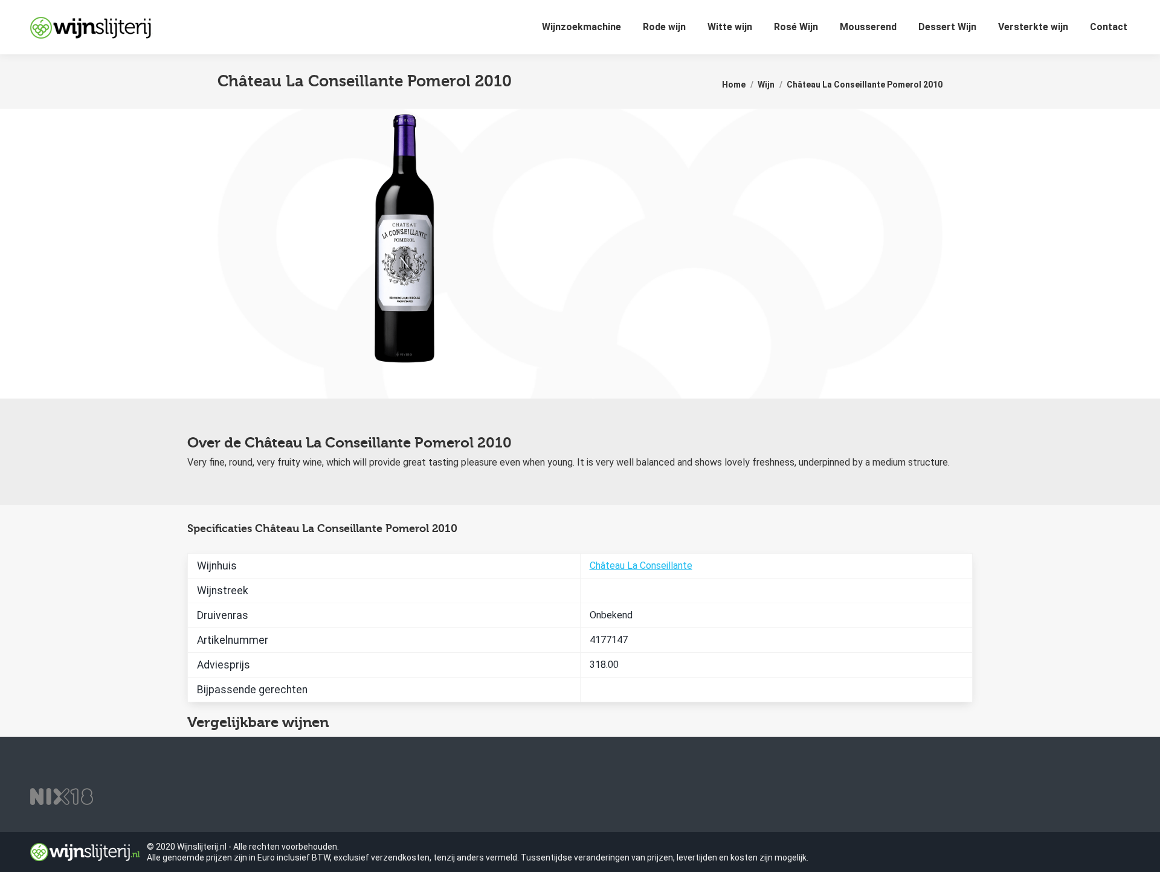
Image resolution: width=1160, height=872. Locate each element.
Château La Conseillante (641, 565)
